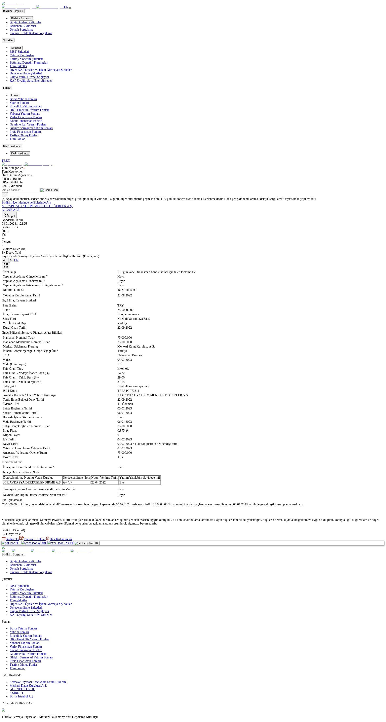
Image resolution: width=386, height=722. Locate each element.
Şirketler (16, 47)
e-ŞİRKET (17, 692)
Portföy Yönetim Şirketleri (26, 59)
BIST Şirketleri (19, 51)
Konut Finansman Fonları (26, 120)
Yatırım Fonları (19, 102)
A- (11, 260)
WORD (42, 543)
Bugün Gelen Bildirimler (25, 22)
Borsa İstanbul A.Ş (22, 696)
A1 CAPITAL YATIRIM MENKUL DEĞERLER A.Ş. (37, 206)
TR (4, 160)
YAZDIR (93, 543)
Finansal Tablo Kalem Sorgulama (31, 33)
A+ (5, 260)
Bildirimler (12, 539)
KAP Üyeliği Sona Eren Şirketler (31, 80)
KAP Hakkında (20, 153)
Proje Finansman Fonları (25, 131)
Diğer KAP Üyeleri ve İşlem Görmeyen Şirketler (41, 69)
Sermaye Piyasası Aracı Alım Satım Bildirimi (38, 682)
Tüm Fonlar (17, 139)
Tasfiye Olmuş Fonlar (23, 135)
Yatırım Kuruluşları (22, 55)
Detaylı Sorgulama (21, 29)
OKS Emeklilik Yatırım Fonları (29, 110)
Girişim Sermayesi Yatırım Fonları (31, 128)
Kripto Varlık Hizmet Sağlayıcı (29, 77)
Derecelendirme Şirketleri (26, 73)
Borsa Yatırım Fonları (23, 99)
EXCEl (68, 543)
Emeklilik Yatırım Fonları (26, 106)
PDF (18, 543)
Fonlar (14, 95)
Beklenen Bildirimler (23, 26)
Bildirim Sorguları (21, 18)
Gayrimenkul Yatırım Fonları (28, 124)
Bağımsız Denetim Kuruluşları (29, 62)
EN (66, 7)
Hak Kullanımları (61, 539)
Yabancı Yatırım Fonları (25, 113)
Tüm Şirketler (18, 66)
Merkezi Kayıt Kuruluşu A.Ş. (28, 685)
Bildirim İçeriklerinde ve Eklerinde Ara (26, 202)
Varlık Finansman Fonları (26, 117)
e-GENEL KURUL (22, 689)
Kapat (11, 216)
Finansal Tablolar (35, 539)
